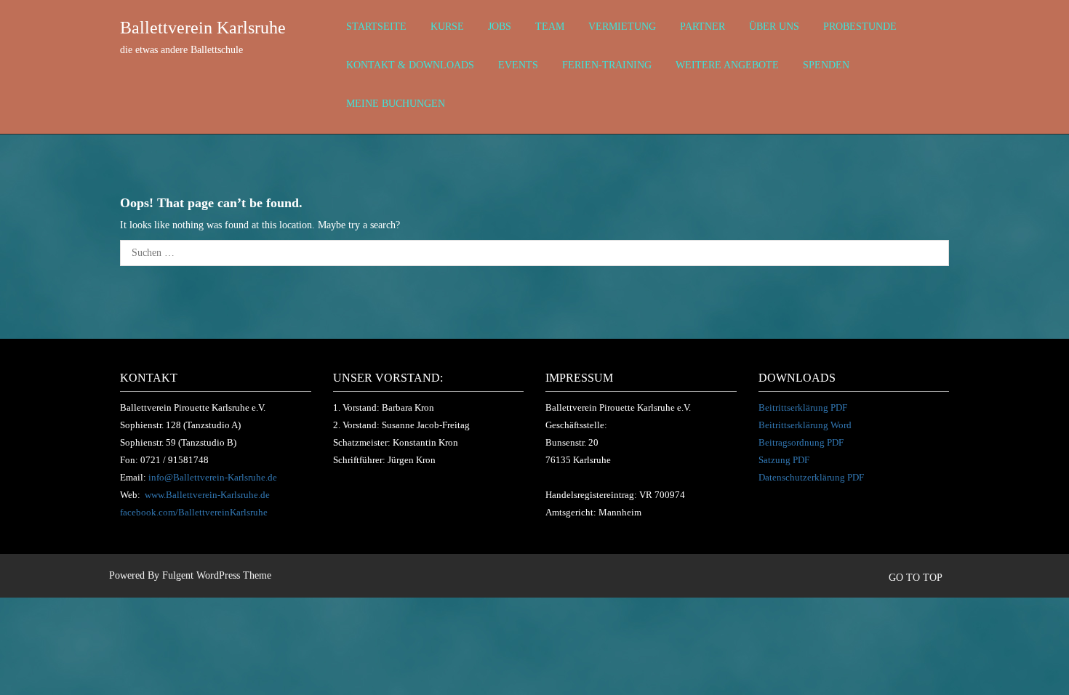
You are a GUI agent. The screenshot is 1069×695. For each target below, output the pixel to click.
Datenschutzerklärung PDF (811, 477)
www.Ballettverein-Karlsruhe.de (207, 494)
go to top (917, 577)
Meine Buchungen (395, 103)
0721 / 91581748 (174, 459)
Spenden (826, 65)
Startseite (376, 26)
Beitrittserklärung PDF (802, 407)
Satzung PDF (783, 459)
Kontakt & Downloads (410, 65)
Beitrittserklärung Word (805, 424)
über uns (774, 26)
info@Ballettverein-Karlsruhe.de (212, 477)
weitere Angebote (727, 65)
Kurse (447, 26)
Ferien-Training (607, 65)
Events (518, 65)
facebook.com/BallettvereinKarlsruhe (194, 512)
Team (549, 26)
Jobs (499, 26)
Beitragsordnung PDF (801, 442)
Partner (702, 26)
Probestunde (860, 26)
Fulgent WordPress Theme (216, 575)
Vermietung (622, 26)
